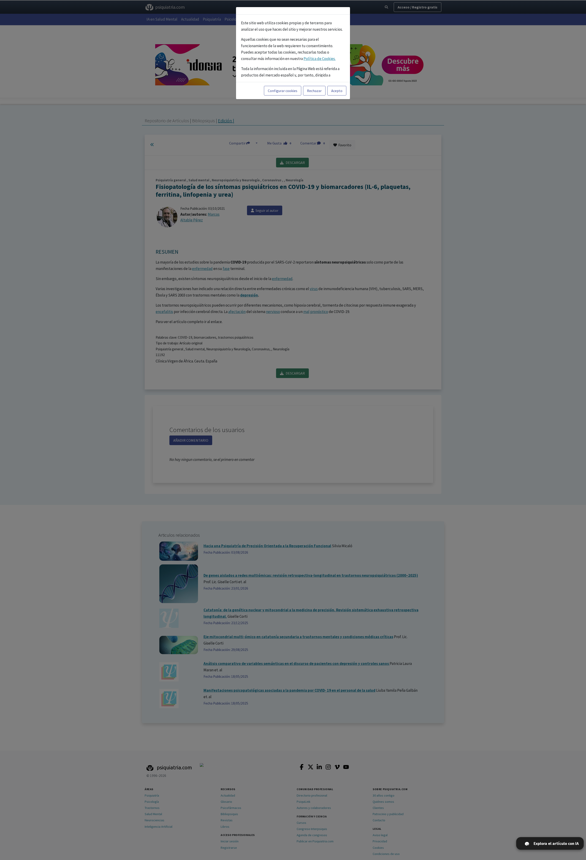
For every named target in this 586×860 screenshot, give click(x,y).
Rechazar (314, 90)
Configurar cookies (282, 90)
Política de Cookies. (320, 58)
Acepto (336, 90)
